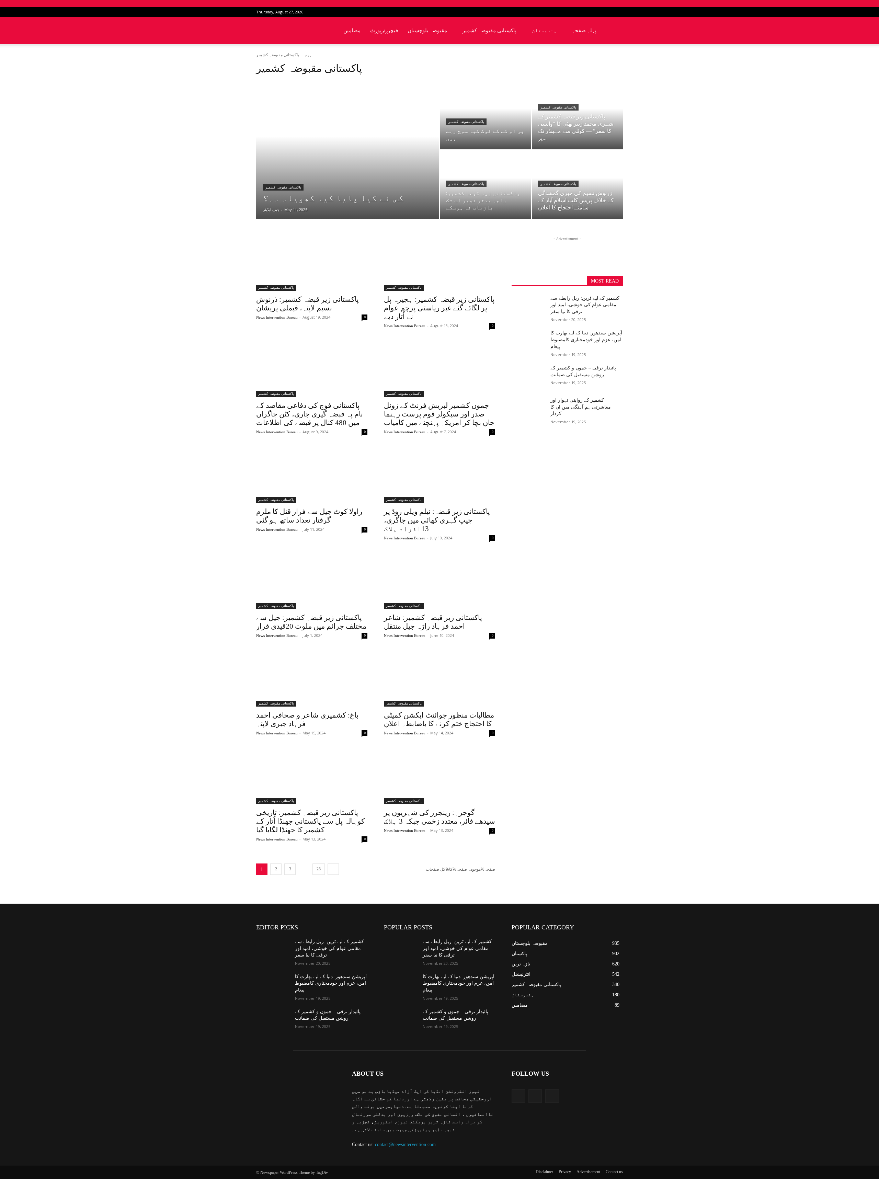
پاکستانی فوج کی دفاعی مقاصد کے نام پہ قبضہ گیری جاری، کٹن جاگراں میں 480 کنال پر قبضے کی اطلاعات (309, 414)
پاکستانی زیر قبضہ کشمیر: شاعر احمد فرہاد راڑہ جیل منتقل (433, 622)
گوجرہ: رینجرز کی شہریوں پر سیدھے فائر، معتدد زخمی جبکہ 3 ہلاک (439, 817)
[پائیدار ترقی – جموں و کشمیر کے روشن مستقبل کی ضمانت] (528, 376)
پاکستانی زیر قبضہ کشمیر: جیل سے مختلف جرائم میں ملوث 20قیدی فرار (311, 622)
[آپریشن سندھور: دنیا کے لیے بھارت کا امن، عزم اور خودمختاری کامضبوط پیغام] (528, 341)
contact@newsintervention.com (405, 1144)
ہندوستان (544, 30)
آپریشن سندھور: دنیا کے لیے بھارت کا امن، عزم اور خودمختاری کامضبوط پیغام (586, 339)
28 (319, 869)
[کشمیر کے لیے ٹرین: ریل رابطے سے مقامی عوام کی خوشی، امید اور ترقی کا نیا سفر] (528, 306)
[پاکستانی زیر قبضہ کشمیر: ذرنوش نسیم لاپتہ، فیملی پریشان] (311, 263)
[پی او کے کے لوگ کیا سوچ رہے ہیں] (485, 115)
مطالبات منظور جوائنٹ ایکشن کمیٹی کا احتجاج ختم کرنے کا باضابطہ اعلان (439, 719)
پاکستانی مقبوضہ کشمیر (489, 30)
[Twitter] (606, 12)
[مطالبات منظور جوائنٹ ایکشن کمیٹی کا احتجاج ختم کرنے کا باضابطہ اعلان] (439, 679)
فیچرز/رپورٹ (384, 30)
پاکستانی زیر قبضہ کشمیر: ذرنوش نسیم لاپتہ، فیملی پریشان (307, 303)
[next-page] (333, 869)
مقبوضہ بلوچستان (427, 30)
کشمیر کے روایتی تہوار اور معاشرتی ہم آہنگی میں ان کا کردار (580, 407)
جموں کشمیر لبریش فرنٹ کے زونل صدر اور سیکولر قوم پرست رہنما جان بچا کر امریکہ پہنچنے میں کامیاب (439, 414)
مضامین (352, 30)
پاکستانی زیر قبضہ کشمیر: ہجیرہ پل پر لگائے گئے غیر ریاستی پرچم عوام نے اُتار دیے (439, 308)
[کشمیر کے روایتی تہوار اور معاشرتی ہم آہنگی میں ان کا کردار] (528, 408)
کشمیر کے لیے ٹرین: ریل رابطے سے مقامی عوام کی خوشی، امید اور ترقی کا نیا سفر (584, 305)
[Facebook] (595, 12)
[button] (614, 31)
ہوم (308, 55)
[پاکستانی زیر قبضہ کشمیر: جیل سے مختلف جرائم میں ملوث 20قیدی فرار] (311, 581)
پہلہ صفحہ (584, 30)
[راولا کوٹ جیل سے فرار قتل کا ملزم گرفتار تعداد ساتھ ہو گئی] (311, 475)
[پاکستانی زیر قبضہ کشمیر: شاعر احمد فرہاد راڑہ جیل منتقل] (439, 581)
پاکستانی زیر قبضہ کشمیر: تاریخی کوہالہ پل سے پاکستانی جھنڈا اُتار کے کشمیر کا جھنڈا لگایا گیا (310, 821)
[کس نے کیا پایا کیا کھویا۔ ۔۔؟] (347, 150)
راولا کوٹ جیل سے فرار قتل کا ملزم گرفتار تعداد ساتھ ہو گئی (309, 515)
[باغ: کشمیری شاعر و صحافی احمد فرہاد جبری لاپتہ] (311, 679)
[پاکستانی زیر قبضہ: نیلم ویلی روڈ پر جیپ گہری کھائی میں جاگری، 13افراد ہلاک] (439, 475)
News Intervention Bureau (277, 317)
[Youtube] (618, 12)
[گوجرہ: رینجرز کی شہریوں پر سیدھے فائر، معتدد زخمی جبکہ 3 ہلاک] (439, 776)
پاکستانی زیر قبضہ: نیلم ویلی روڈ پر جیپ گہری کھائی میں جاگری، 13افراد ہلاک (437, 520)
